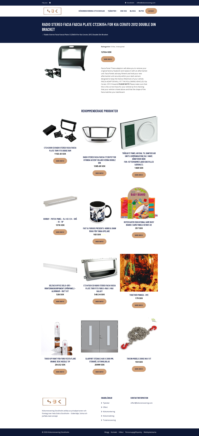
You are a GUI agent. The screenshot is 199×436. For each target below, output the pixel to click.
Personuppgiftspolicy (133, 432)
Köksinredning (108, 416)
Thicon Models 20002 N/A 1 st (139, 358)
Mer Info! (108, 59)
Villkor (121, 432)
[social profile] (50, 3)
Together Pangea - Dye (138, 295)
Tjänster (106, 403)
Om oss (123, 11)
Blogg (133, 11)
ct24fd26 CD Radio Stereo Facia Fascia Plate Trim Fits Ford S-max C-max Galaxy (99, 288)
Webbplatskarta (150, 432)
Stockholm (130, 3)
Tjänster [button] (112, 11)
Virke (113, 46)
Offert (151, 11)
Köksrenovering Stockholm (92, 11)
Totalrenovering (109, 420)
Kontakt (114, 432)
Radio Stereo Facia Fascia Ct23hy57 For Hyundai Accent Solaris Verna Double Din (99, 160)
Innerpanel (120, 46)
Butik (141, 11)
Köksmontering (109, 411)
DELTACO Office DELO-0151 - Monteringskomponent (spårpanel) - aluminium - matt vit (60, 288)
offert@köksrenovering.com (146, 3)
